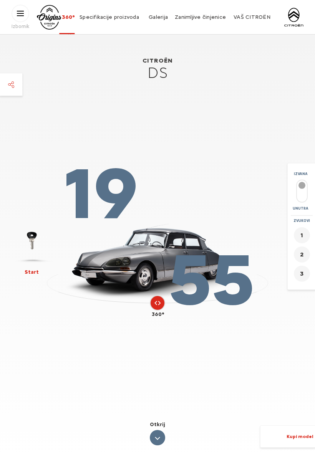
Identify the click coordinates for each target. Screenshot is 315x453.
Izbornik (20, 26)
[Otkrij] (157, 437)
